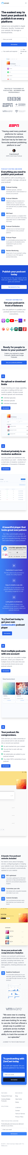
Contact (17, 1110)
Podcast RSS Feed (6, 1096)
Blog (16, 1096)
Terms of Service (20, 1113)
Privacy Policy (19, 1117)
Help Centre (18, 1099)
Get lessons (14, 1134)
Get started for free (14, 287)
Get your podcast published (14, 362)
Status (17, 1102)
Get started (14, 44)
